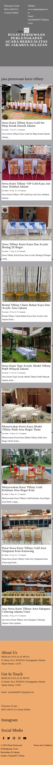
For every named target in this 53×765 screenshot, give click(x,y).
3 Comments (21, 130)
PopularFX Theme (16, 756)
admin (6, 130)
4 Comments (22, 191)
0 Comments (21, 251)
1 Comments (22, 494)
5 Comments (22, 434)
